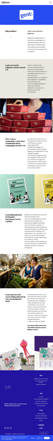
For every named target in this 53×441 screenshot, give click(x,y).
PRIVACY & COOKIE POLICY (19, 434)
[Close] (51, 438)
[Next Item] (50, 353)
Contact (41, 425)
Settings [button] (33, 438)
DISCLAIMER (8, 434)
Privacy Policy (9, 439)
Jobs (41, 428)
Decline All (39, 438)
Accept (47, 438)
